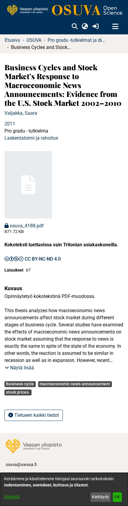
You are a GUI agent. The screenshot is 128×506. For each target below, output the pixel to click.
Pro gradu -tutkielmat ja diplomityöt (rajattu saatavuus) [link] (77, 40)
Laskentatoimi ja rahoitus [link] (31, 138)
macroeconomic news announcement (75, 384)
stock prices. (18, 392)
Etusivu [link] (12, 40)
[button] (74, 26)
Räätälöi (12, 496)
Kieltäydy (100, 496)
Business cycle (20, 384)
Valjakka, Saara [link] (20, 113)
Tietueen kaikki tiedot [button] (36, 415)
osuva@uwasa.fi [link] (21, 464)
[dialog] (64, 489)
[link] (64, 10)
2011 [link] (9, 124)
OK (117, 496)
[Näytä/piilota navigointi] (115, 26)
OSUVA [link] (33, 40)
